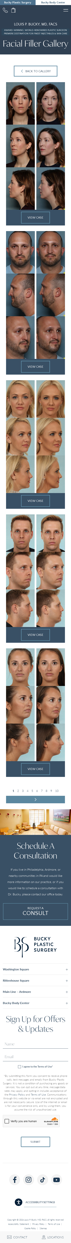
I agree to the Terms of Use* (37, 1066)
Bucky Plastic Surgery (17, 2)
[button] (35, 969)
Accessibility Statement (18, 1224)
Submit (35, 1141)
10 (57, 790)
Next (35, 799)
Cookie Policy (30, 1228)
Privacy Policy (17, 1094)
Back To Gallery (38, 71)
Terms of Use (38, 1094)
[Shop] (13, 10)
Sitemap (43, 1228)
